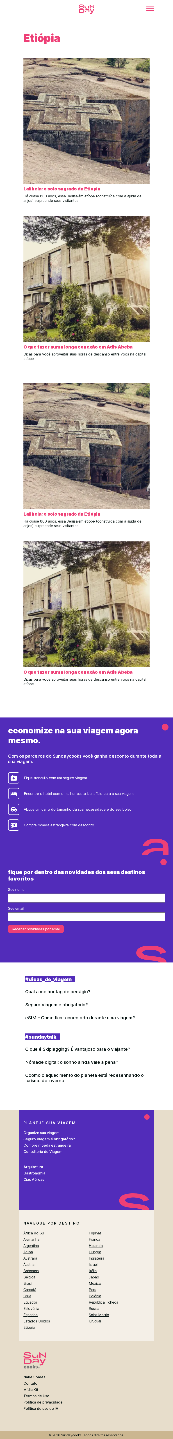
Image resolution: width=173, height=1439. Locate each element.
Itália (93, 1271)
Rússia (94, 1308)
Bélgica (29, 1277)
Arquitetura (33, 1167)
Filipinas (95, 1233)
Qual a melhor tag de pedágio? (57, 991)
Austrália (30, 1258)
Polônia (95, 1296)
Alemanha (31, 1239)
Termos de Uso (36, 1396)
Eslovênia (31, 1308)
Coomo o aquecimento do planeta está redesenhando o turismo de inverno (84, 1078)
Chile (27, 1296)
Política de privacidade (43, 1402)
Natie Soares (34, 1377)
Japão (94, 1277)
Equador (30, 1302)
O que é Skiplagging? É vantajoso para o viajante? (77, 1049)
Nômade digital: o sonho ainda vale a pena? (71, 1062)
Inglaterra (96, 1258)
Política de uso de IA (40, 1408)
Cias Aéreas (33, 1179)
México (95, 1283)
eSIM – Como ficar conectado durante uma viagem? (80, 1017)
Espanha (30, 1315)
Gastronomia (34, 1173)
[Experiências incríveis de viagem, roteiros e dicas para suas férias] (86, 9)
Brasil (27, 1283)
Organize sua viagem (41, 1132)
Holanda (96, 1245)
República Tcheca (103, 1302)
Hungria (95, 1252)
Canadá (29, 1289)
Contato (30, 1383)
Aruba (28, 1252)
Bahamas (31, 1271)
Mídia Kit (30, 1389)
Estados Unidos (36, 1321)
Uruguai (95, 1321)
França (94, 1239)
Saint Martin (99, 1315)
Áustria (28, 1264)
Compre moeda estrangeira (47, 1145)
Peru (92, 1289)
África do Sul (33, 1233)
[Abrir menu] (150, 9)
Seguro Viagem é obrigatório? (56, 1004)
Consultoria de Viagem (42, 1151)
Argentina (31, 1245)
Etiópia (29, 1327)
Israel (93, 1264)
